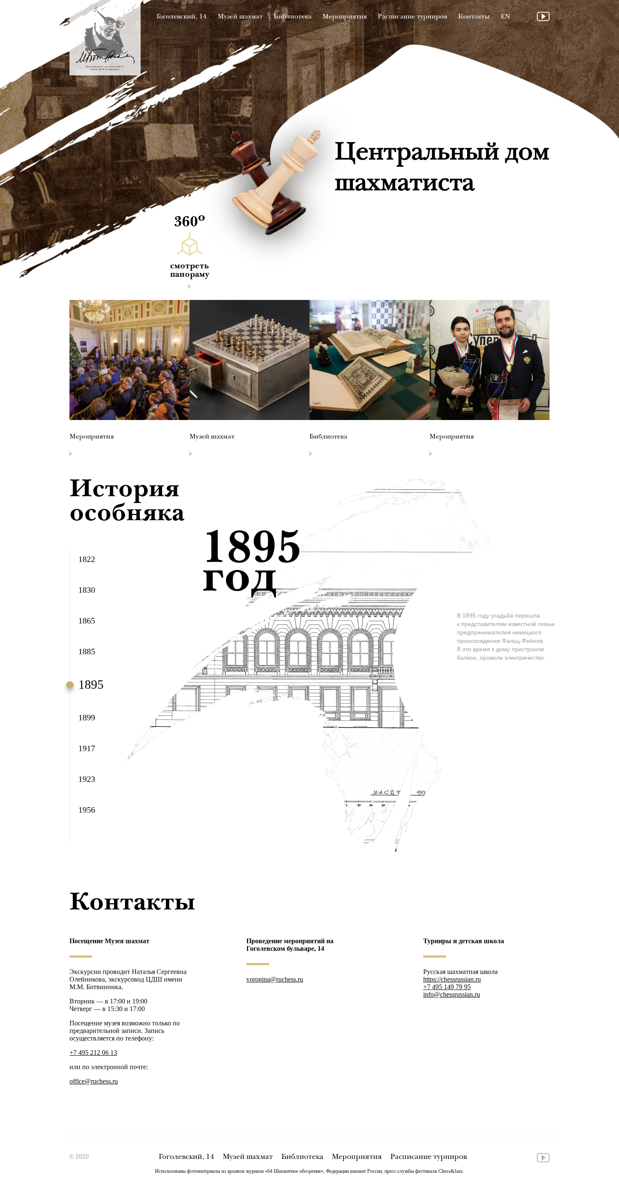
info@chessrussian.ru (451, 994)
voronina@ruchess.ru (274, 979)
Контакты (474, 17)
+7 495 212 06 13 (93, 1052)
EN (505, 17)
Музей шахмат (240, 17)
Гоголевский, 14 (182, 17)
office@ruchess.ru (93, 1081)
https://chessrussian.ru (452, 979)
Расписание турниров (412, 17)
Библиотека (293, 17)
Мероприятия (345, 17)
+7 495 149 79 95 (447, 986)
